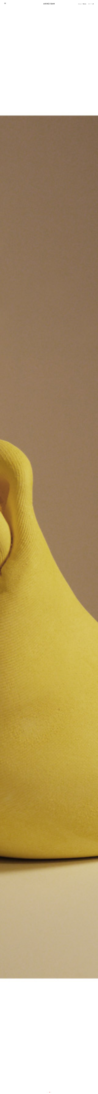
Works (84, 4)
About (80, 4)
